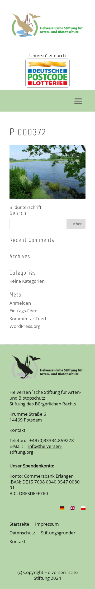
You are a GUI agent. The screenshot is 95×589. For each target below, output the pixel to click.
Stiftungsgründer (58, 533)
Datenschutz (22, 533)
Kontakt (17, 541)
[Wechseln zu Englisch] (72, 509)
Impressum (47, 524)
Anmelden (20, 303)
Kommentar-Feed (28, 318)
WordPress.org (25, 326)
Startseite (19, 524)
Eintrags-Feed (23, 311)
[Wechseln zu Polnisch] (83, 509)
